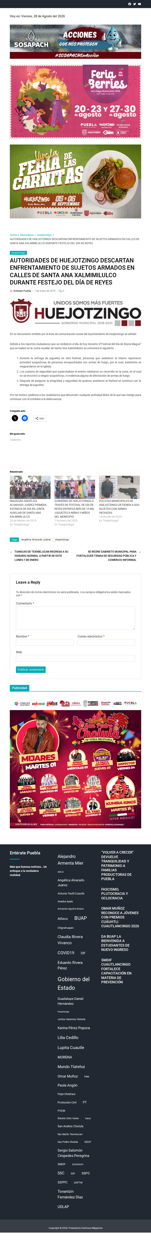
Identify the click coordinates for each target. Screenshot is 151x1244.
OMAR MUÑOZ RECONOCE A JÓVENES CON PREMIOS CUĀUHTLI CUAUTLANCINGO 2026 (120, 917)
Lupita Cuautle (71, 1047)
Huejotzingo (18, 252)
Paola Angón (67, 1085)
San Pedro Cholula (68, 1141)
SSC (61, 1173)
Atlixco (63, 919)
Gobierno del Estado (74, 983)
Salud (88, 1118)
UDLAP (63, 1206)
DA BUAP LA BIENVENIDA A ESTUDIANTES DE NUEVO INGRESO (115, 943)
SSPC (86, 1173)
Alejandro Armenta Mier (70, 860)
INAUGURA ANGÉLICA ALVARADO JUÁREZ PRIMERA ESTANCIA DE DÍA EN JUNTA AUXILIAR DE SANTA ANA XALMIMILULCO (28, 508)
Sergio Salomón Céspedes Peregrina (73, 1153)
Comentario (25, 603)
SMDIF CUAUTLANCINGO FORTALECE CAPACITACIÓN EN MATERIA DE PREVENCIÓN (116, 971)
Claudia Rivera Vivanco (70, 939)
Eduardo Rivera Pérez (70, 965)
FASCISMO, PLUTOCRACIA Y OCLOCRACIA (114, 893)
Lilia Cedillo (68, 1037)
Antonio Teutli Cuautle (71, 893)
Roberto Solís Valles (68, 1118)
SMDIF (62, 1164)
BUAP (80, 918)
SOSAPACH (77, 1164)
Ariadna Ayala (65, 901)
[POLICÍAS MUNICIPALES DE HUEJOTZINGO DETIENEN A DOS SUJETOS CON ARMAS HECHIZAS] (119, 487)
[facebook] (129, 4)
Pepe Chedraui (66, 1094)
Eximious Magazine (92, 1228)
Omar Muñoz (68, 1076)
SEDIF (87, 1141)
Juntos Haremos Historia (71, 1019)
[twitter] (134, 4)
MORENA (65, 1057)
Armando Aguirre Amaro (71, 908)
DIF (83, 953)
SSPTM (78, 1182)
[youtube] (139, 4)
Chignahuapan (66, 927)
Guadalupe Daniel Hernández (70, 1001)
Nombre (22, 636)
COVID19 (66, 952)
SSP (73, 1173)
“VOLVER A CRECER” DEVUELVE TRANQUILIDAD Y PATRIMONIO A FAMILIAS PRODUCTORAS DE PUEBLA (117, 865)
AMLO (61, 872)
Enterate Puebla (22, 290)
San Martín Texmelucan (70, 1134)
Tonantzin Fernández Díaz (70, 1194)
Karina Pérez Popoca (74, 1028)
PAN (86, 1076)
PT (85, 1102)
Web (19, 652)
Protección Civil (67, 1102)
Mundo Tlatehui (71, 1066)
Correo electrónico (91, 636)
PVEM (61, 1110)
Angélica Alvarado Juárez (36, 539)
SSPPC (62, 1182)
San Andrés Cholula (70, 1126)
